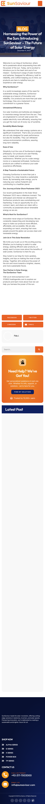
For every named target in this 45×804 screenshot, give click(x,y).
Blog (22, 28)
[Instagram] (16, 800)
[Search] (39, 349)
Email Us (16, 782)
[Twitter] (20, 800)
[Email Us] (5, 784)
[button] (40, 3)
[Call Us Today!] (5, 774)
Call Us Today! (19, 773)
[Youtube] (28, 800)
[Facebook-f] (12, 800)
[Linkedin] (24, 800)
